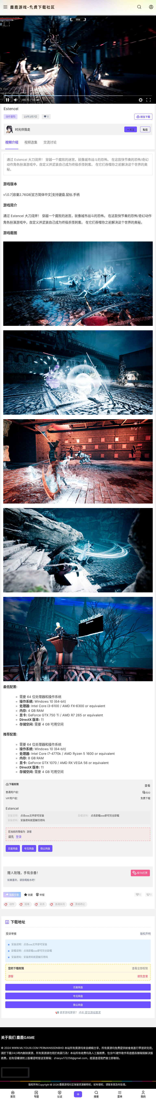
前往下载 (145, 116)
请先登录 (142, 976)
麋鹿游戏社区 (66, 1084)
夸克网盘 (29, 848)
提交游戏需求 (92, 1012)
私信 (145, 129)
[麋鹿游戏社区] (15, 1072)
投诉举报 (11, 933)
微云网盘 (45, 848)
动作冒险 (10, 116)
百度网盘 (13, 848)
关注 (131, 129)
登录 (19, 836)
